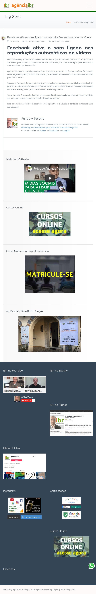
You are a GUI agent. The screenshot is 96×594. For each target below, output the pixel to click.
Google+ (66, 131)
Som (62, 41)
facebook (56, 41)
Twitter (42, 131)
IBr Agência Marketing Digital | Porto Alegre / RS (54, 589)
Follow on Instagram (32, 517)
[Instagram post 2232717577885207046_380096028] (16, 505)
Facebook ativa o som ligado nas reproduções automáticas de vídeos (49, 37)
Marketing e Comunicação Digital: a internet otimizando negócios (49, 128)
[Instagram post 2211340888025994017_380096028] (33, 505)
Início (68, 22)
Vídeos (67, 41)
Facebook (53, 131)
